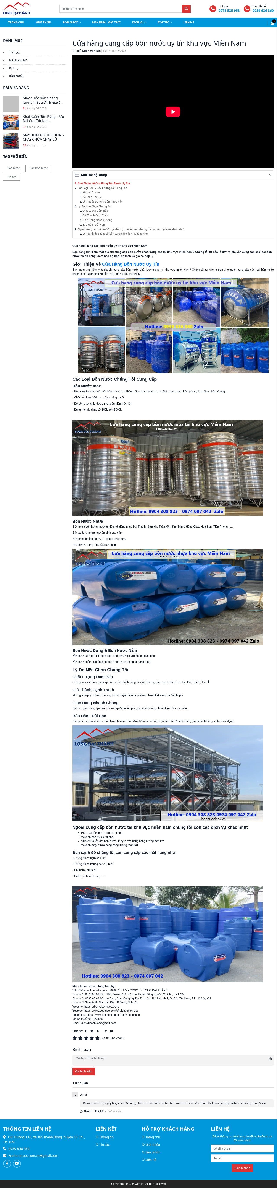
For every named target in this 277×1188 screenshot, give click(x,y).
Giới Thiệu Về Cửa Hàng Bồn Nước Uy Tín (104, 183)
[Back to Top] (270, 1173)
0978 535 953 (229, 10)
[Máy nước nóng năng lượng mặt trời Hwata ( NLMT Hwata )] (11, 104)
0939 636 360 (263, 10)
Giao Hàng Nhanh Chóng (97, 220)
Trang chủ (16, 22)
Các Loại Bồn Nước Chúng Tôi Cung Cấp (102, 188)
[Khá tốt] (92, 1038)
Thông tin (106, 1137)
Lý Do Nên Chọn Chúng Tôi (94, 206)
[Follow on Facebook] (7, 1164)
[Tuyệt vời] (98, 1038)
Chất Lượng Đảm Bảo (95, 210)
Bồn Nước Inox (91, 192)
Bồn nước (70, 22)
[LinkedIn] (111, 1031)
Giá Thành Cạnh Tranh (95, 215)
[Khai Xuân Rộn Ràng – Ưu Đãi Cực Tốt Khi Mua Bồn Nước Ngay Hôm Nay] (11, 122)
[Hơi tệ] (81, 1038)
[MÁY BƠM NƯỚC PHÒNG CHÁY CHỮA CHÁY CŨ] (11, 141)
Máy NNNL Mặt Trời (106, 22)
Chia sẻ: (77, 1031)
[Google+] (99, 1031)
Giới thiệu (43, 22)
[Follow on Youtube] (17, 1164)
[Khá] (87, 1038)
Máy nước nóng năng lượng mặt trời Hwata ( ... (43, 100)
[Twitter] (91, 1031)
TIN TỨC (14, 52)
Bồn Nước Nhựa (92, 197)
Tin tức (163, 22)
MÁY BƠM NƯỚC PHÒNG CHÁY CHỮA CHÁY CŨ (43, 137)
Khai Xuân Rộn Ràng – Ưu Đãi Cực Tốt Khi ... (43, 118)
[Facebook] (86, 1031)
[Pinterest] (105, 1031)
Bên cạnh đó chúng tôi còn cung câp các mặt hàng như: (115, 233)
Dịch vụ (138, 22)
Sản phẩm (152, 1152)
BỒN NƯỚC (16, 76)
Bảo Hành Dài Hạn (93, 224)
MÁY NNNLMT (18, 60)
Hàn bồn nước (38, 168)
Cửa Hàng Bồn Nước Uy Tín (130, 264)
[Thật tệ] (75, 1038)
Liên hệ (188, 22)
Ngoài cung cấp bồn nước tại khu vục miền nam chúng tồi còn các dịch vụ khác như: (131, 229)
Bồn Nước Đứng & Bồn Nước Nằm (102, 201)
